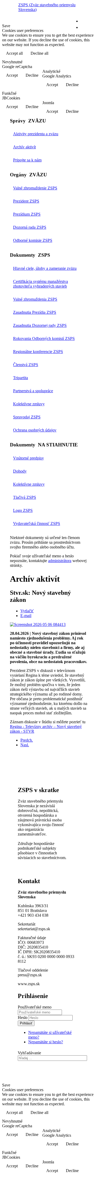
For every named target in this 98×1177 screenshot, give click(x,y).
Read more (82, 54)
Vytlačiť (27, 611)
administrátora (59, 560)
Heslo (23, 1017)
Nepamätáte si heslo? (45, 1042)
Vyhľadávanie (29, 1053)
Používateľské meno (34, 1007)
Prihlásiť (26, 1023)
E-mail (25, 615)
